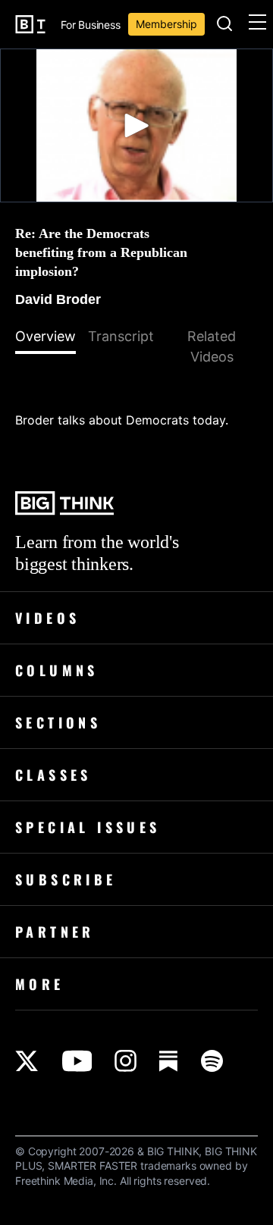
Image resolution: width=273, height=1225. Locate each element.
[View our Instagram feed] (125, 1061)
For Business (91, 25)
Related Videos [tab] (211, 346)
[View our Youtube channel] (77, 1061)
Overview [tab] (45, 336)
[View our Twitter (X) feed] (27, 1061)
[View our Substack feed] (168, 1061)
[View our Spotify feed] (212, 1061)
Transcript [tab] (121, 336)
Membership (166, 23)
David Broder (58, 299)
